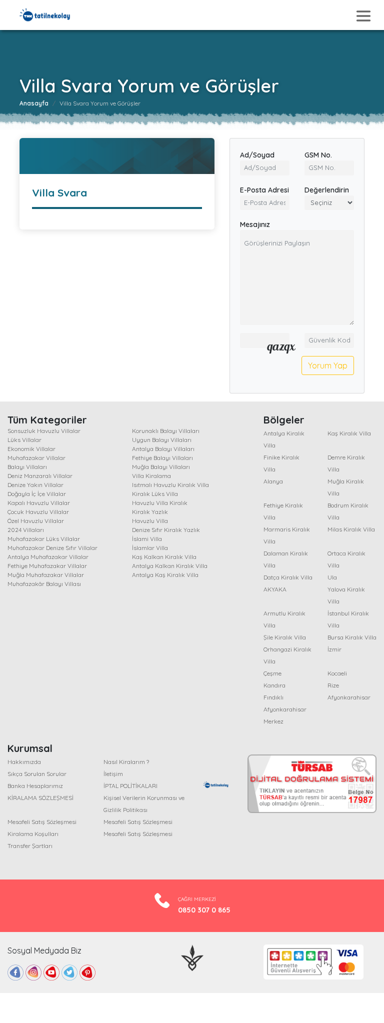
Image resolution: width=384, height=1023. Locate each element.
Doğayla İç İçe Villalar (37, 494)
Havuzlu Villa (150, 520)
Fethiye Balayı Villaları (162, 458)
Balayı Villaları (27, 466)
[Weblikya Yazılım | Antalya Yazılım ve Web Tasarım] (192, 957)
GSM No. (318, 155)
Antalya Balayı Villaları (163, 448)
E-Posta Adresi (264, 190)
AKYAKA (275, 589)
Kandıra (275, 685)
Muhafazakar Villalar (37, 458)
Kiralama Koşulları (33, 834)
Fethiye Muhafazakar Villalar (47, 566)
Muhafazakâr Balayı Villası (44, 584)
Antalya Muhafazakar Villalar (48, 556)
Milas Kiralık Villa (351, 529)
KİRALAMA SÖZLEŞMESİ (41, 798)
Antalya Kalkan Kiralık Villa (170, 566)
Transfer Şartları (30, 846)
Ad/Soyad (257, 155)
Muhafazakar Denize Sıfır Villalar (53, 548)
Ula (332, 577)
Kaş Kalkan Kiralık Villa (164, 556)
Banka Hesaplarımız (35, 786)
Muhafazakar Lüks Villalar (44, 538)
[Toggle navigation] (363, 16)
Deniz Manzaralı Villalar (40, 476)
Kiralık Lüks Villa (155, 494)
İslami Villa (147, 538)
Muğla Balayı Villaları (161, 466)
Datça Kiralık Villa (288, 577)
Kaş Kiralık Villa (349, 433)
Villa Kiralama (151, 476)
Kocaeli (337, 673)
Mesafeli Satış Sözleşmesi (42, 822)
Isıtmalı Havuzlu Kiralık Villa (170, 484)
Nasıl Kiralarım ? (126, 762)
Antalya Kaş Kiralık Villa (165, 574)
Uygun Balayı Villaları (162, 440)
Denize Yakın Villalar (36, 484)
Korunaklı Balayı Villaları (166, 430)
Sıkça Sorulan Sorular (37, 774)
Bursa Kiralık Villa (352, 637)
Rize (333, 685)
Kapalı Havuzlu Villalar (39, 502)
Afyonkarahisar (349, 697)
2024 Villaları (26, 530)
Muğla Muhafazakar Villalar (46, 574)
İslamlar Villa (150, 548)
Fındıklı (274, 697)
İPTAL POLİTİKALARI (131, 786)
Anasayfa (34, 103)
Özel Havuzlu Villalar (36, 520)
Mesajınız (255, 224)
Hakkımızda (24, 762)
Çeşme (273, 673)
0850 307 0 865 (204, 910)
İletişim (113, 774)
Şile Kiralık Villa (285, 637)
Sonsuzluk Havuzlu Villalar (44, 430)
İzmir (335, 649)
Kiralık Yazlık (150, 512)
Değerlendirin (326, 190)
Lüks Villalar (25, 440)
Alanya (273, 481)
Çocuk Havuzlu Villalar (38, 512)
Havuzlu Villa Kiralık (160, 502)
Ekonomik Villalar (32, 448)
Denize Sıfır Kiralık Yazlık (166, 530)
